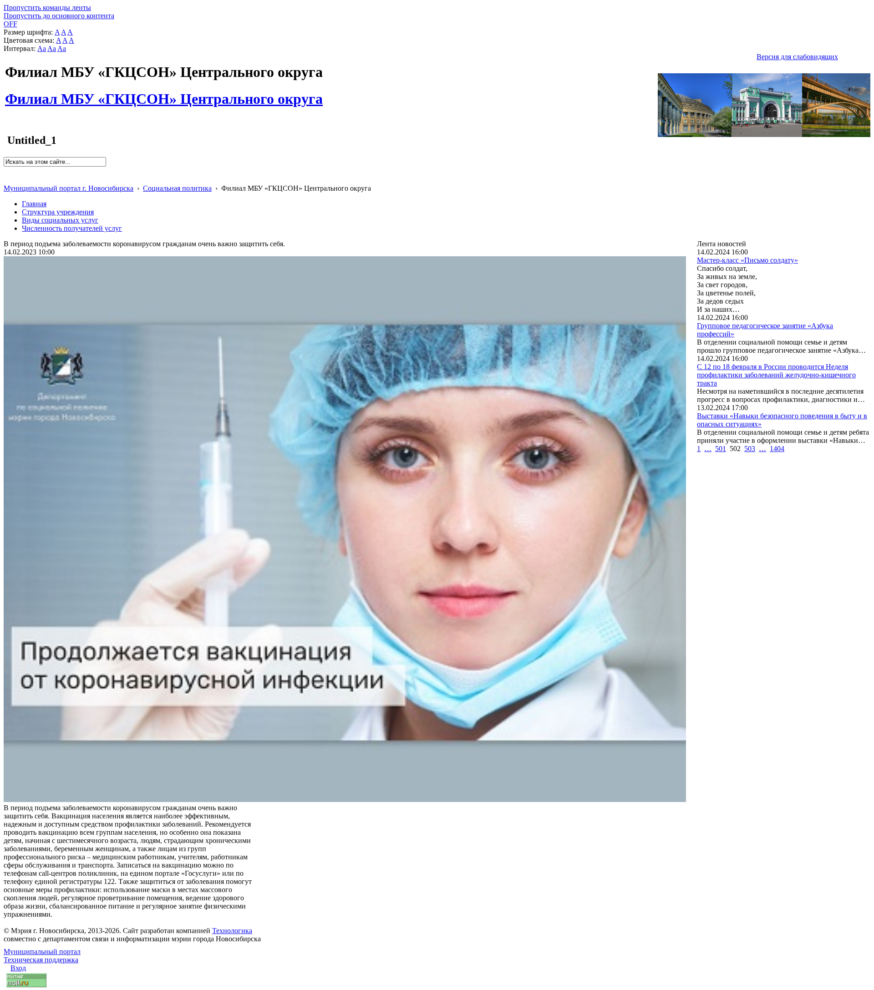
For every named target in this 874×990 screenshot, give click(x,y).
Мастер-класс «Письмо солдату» (747, 260)
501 (720, 448)
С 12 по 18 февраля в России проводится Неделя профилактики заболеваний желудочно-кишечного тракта (776, 375)
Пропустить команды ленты (47, 7)
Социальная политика (177, 188)
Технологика (232, 930)
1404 (777, 448)
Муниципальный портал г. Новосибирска (68, 188)
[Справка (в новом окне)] (7, 179)
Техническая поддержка (41, 960)
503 (749, 448)
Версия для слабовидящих (797, 57)
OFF (10, 24)
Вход (18, 968)
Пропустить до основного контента (59, 16)
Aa (41, 48)
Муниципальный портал (42, 951)
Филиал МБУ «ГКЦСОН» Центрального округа (164, 94)
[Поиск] (7, 170)
